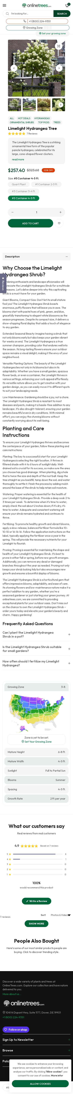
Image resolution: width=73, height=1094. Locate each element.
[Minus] (12, 212)
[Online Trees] (36, 5)
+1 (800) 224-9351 (13, 1017)
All (12, 118)
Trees (56, 122)
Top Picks (43, 122)
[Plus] (60, 212)
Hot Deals (24, 118)
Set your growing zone (53, 33)
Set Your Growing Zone (38, 741)
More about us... (12, 994)
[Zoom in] (58, 46)
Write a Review (40, 901)
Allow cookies (40, 1083)
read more (18, 159)
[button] (59, 68)
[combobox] (36, 13)
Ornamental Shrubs (22, 122)
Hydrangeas (42, 118)
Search (62, 13)
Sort (43, 915)
